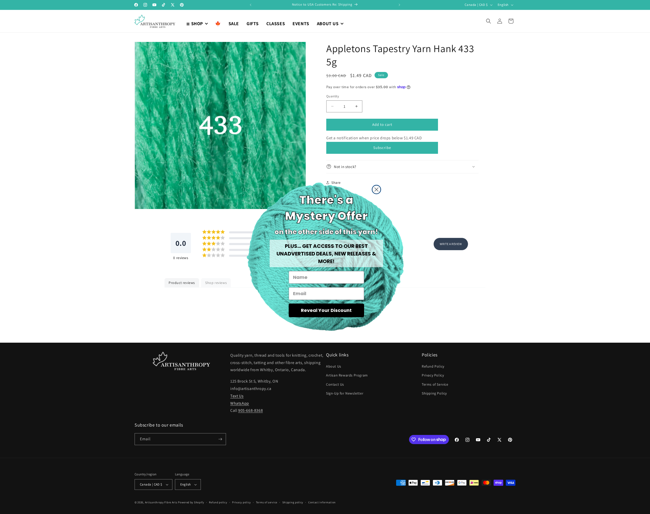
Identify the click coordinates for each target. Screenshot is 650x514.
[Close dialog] (376, 189)
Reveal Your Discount (326, 310)
